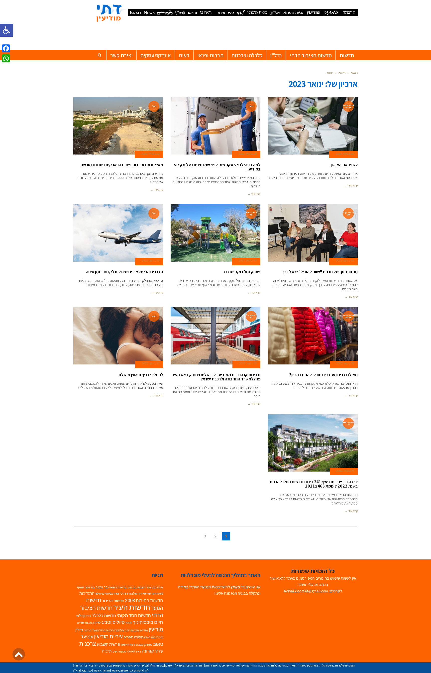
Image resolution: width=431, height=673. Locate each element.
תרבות (107, 651)
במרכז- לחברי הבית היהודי (90, 665)
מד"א (80, 623)
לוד (147, 670)
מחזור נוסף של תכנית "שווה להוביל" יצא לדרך (320, 272)
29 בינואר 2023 (345, 153)
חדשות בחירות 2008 (144, 600)
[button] (6, 30)
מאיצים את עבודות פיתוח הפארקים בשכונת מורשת (121, 165)
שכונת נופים (119, 651)
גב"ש (145, 665)
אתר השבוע (144, 587)
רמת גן (169, 665)
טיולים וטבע (113, 622)
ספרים (128, 637)
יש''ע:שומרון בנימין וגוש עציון (123, 665)
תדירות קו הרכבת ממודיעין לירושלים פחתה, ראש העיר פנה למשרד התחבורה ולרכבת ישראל (216, 377)
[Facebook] (6, 48)
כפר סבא (87, 670)
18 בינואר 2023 (345, 363)
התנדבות (87, 593)
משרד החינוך (91, 630)
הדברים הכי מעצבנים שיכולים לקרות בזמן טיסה (124, 272)
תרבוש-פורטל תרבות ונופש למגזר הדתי (315, 665)
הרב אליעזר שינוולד (107, 594)
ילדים (98, 623)
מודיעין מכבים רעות (136, 630)
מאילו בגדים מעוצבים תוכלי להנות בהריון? (323, 374)
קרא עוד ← (351, 185)
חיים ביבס (153, 622)
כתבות (89, 623)
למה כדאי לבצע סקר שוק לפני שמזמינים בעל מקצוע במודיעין (217, 167)
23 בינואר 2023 (150, 153)
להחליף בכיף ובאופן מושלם (141, 374)
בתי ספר (90, 587)
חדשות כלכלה (104, 615)
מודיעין (156, 629)
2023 (342, 73)
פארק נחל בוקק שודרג (241, 272)
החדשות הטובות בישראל (189, 665)
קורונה (148, 651)
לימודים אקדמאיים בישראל (127, 670)
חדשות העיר (131, 607)
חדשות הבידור (113, 601)
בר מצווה (102, 587)
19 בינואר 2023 (150, 260)
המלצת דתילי (130, 593)
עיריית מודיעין (108, 636)
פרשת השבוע (108, 644)
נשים (147, 637)
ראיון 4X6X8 (134, 651)
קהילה (159, 651)
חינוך (138, 622)
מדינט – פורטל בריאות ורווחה (222, 665)
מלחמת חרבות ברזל (112, 630)
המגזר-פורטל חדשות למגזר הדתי (270, 665)
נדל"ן (79, 630)
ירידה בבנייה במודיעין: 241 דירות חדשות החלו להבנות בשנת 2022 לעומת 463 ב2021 (314, 484)
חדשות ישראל (102, 670)
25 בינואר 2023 (248, 153)
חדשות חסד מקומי (134, 615)
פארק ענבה (144, 645)
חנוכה (128, 622)
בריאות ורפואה (117, 587)
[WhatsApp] (6, 58)
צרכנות (87, 643)
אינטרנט (157, 587)
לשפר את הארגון (344, 165)
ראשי (354, 73)
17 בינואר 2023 (248, 363)
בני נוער (131, 587)
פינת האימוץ (128, 644)
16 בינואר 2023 (345, 470)
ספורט (138, 637)
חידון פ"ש (83, 615)
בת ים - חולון (157, 665)
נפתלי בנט (157, 637)
